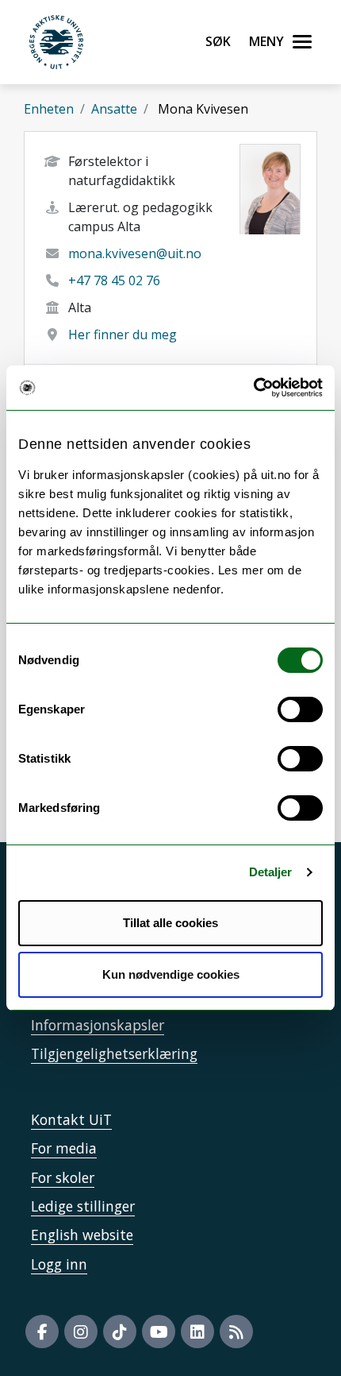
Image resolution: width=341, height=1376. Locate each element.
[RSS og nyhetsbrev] (236, 1331)
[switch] (300, 709)
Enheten (49, 109)
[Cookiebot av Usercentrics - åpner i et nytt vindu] (253, 387)
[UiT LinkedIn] (197, 1331)
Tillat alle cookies (170, 923)
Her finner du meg (122, 334)
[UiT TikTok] (119, 1331)
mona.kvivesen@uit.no (134, 253)
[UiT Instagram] (81, 1331)
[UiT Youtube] (158, 1331)
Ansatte (114, 109)
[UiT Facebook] (42, 1331)
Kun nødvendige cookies (170, 974)
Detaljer (271, 872)
